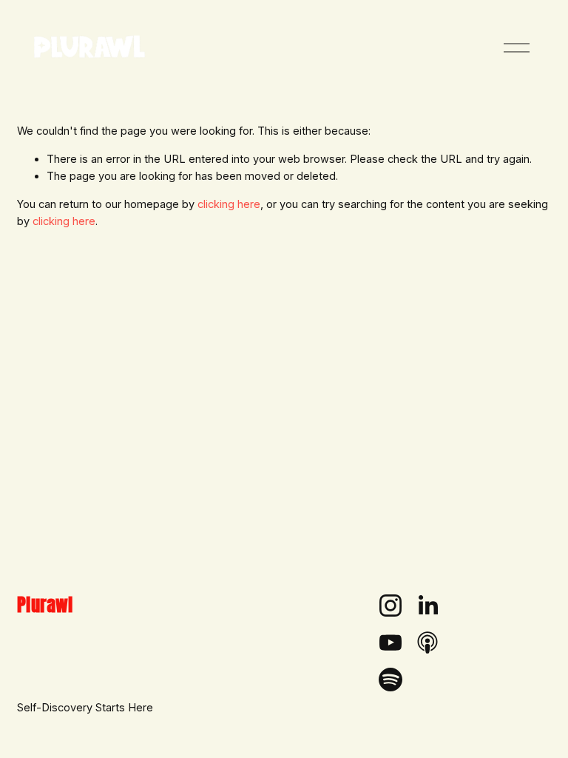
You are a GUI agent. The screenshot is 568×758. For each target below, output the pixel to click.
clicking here (228, 204)
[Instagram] (390, 605)
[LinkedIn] (427, 605)
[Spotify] (390, 679)
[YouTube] (390, 642)
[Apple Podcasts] (427, 642)
